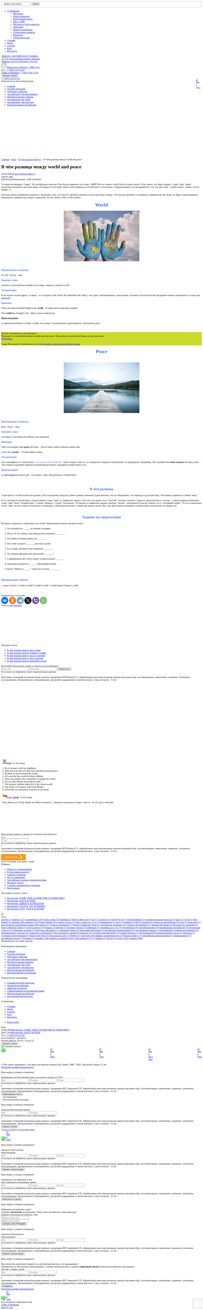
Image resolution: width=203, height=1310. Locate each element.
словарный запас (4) (69, 930)
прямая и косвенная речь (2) (109, 935)
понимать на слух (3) (110, 927)
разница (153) (31, 922)
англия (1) (6, 919)
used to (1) (44, 925)
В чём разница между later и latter (24, 650)
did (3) (138, 922)
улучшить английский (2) (105, 933)
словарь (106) (136, 938)
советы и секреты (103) (61, 938)
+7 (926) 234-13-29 (15, 70)
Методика (18, 13)
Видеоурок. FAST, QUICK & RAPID (25, 909)
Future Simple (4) (47, 922)
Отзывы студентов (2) (55, 927)
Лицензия (18, 27)
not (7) (95, 919)
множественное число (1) (169, 933)
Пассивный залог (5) (59, 935)
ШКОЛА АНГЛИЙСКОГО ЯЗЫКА (20, 56)
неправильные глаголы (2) (14, 933)
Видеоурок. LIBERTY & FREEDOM (25, 903)
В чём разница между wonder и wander (26, 653)
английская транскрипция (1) (157, 935)
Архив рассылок (21, 37)
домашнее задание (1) (24, 930)
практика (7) (194, 922)
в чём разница (14, 605)
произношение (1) (182, 935)
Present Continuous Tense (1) (86, 925)
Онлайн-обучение (16, 89)
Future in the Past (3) (39, 935)
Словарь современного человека (23, 885)
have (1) (119, 922)
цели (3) (183, 922)
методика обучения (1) (46, 930)
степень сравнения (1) (61, 925)
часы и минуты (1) (84, 922)
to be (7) (122, 919)
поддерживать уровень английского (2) (179, 930)
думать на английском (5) (166, 922)
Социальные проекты (24, 32)
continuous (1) (93, 927)
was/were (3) (104, 919)
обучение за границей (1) (185, 925)
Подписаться (11, 857)
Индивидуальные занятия (20, 97)
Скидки (11, 45)
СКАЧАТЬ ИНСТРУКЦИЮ (13, 1224)
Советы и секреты (16, 874)
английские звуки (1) (11, 938)
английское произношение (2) (119, 930)
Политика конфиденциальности (17, 1067)
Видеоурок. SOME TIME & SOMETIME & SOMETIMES (36, 898)
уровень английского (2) (138, 925)
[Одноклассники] (12, 600)
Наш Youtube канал (23, 19)
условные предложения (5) (14, 935)
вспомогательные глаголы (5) (160, 919)
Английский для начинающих (22, 94)
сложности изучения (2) (41, 933)
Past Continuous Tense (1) (13, 927)
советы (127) (18, 919)
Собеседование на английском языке (25, 991)
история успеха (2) (76, 927)
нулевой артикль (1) (129, 933)
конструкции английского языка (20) (19, 925)
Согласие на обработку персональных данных (18, 1130)
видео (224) (122, 938)
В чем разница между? (23, 174)
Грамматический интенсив (20, 983)
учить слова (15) (51, 919)
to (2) (96, 922)
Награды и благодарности (26, 24)
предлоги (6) (87, 935)
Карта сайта (13, 1022)
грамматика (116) (34, 919)
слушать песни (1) (65, 922)
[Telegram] (20, 600)
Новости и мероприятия (19, 869)
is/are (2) (179, 919)
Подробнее (6, 338)
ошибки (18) (18, 922)
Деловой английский (18, 985)
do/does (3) (129, 922)
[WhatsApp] (43, 600)
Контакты (12, 51)
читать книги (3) (34, 927)
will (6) (114, 919)
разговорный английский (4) (173, 927)
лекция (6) (147, 922)
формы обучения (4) (162, 925)
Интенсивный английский (20, 970)
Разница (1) (29, 938)
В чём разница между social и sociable (26, 655)
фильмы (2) (66, 919)
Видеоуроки (13, 888)
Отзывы (11, 40)
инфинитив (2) (107, 922)
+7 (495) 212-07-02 (10, 78)
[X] (28, 600)
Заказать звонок (9, 76)
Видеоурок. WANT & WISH (21, 901)
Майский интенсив (17, 988)
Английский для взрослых (20, 102)
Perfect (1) (76, 935)
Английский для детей (18, 99)
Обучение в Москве (17, 91)
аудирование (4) (130, 927)
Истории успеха (15, 882)
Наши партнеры (21, 16)
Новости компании (23, 29)
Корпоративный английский (21, 105)
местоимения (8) (147, 933)
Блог (9, 48)
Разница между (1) (132, 935)
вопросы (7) (189, 933)
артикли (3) (86, 933)
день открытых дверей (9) (66, 933)
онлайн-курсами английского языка (62, 344)
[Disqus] (101, 718)
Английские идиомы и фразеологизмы (27, 880)
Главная (11, 86)
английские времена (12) (113, 925)
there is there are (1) (81, 919)
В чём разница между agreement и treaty (27, 661)
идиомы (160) (42, 938)
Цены (10, 43)
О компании (13, 11)
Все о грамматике (16, 877)
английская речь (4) (148, 927)
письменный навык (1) (146, 930)
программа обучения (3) (92, 930)
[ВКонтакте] (4, 600)
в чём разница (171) (84, 938)
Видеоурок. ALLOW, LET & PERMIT (26, 906)
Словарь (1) (100, 938)
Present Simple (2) (135, 919)
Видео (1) (111, 938)
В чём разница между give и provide (25, 658)
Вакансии (18, 35)
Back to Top (7, 1307)
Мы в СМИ (19, 21)
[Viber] (35, 600)
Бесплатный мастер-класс (20, 996)
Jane (11, 176)
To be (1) (188, 919)
